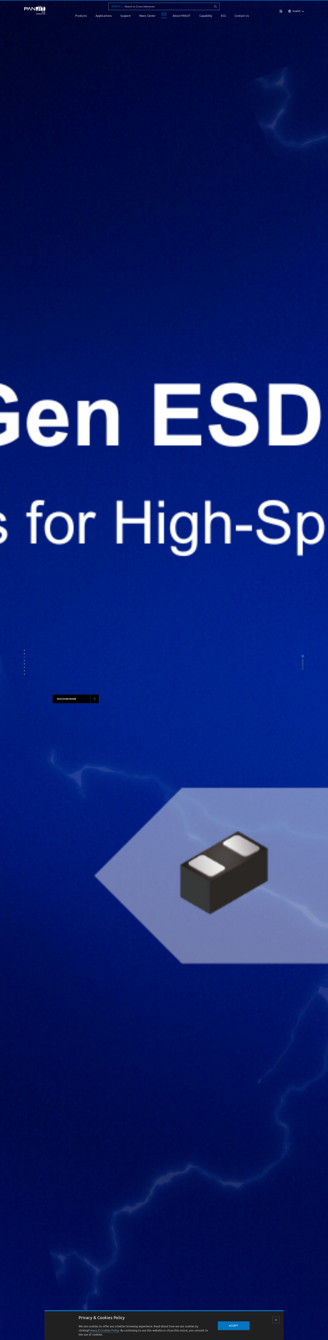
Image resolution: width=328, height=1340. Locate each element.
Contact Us (242, 15)
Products (81, 15)
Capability (205, 15)
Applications (103, 15)
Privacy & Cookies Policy (103, 1330)
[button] (24, 650)
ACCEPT (233, 1325)
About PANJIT (182, 15)
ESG (223, 15)
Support (125, 15)
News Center (147, 15)
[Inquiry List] (281, 10)
